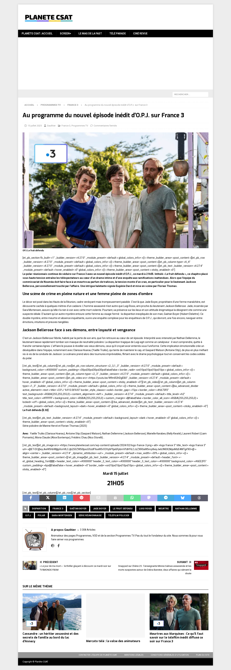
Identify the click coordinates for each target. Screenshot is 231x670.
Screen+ (65, 33)
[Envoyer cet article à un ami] (98, 498)
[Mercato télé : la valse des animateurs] (115, 615)
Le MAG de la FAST (90, 33)
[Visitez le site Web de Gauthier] (52, 545)
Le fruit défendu (122, 508)
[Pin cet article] (81, 498)
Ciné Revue (140, 33)
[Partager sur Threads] (199, 498)
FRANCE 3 (58, 508)
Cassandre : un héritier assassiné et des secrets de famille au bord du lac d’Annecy (51, 637)
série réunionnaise (90, 515)
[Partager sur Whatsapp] (132, 498)
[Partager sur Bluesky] (182, 498)
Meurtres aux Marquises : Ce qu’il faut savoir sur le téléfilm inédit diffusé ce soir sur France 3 (176, 637)
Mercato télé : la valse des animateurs (113, 641)
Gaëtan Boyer (78, 508)
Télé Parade (117, 33)
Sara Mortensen (62, 515)
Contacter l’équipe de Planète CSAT (98, 655)
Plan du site (202, 655)
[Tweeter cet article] (47, 498)
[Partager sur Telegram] (165, 498)
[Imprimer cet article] (115, 498)
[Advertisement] (115, 64)
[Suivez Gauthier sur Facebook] (57, 545)
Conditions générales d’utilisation (170, 655)
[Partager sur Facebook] (31, 498)
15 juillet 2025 (35, 125)
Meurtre (163, 508)
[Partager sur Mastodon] (149, 498)
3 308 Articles (87, 529)
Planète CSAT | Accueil (37, 33)
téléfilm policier (118, 515)
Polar (41, 515)
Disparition (39, 508)
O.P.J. (28, 515)
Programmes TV (51, 105)
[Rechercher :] (190, 94)
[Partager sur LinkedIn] (64, 498)
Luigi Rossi (145, 508)
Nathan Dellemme (186, 508)
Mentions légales (133, 655)
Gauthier (51, 125)
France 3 (66, 125)
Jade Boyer (99, 508)
